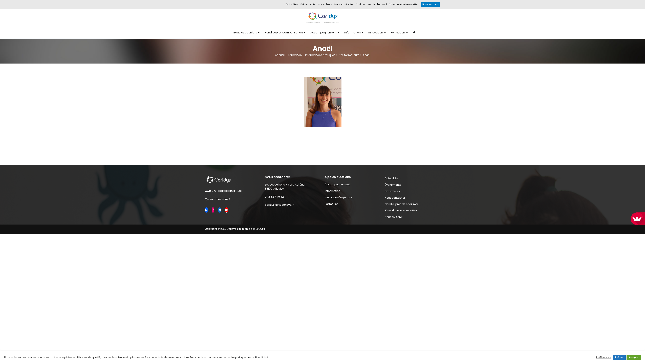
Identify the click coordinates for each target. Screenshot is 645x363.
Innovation (375, 32)
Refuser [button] (619, 357)
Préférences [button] (603, 357)
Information (352, 32)
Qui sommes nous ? (217, 199)
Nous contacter (344, 4)
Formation (398, 32)
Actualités (292, 4)
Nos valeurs (325, 4)
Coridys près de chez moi (371, 4)
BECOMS (261, 229)
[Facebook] (206, 209)
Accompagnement (323, 32)
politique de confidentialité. (252, 357)
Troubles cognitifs (244, 32)
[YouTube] (226, 209)
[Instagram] (213, 209)
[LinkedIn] (219, 209)
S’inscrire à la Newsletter (403, 4)
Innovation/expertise (338, 197)
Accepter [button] (634, 357)
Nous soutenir (430, 4)
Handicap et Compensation (284, 32)
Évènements (307, 4)
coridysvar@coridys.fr (279, 205)
